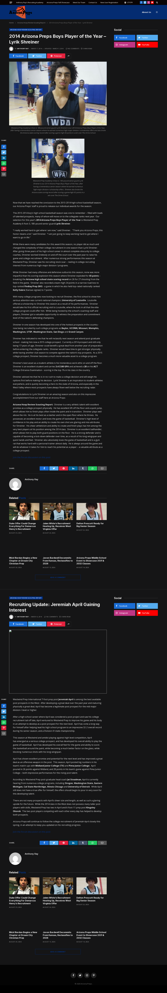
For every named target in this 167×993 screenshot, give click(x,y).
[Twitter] (3, 152)
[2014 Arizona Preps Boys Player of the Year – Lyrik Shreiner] (58, 93)
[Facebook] (3, 147)
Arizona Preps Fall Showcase (58, 2)
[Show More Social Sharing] (68, 55)
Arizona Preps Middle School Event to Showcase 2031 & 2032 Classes (91, 561)
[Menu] (11, 2)
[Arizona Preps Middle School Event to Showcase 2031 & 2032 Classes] (91, 546)
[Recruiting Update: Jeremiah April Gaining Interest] (58, 661)
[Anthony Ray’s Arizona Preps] (20, 12)
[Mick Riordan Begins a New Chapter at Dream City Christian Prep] (24, 546)
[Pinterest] (3, 169)
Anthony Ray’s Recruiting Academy (29, 2)
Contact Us (93, 2)
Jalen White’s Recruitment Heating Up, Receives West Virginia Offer (57, 526)
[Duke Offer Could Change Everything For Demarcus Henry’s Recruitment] (24, 511)
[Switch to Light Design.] (156, 12)
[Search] (157, 2)
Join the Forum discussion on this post (31, 457)
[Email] (3, 174)
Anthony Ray (23, 49)
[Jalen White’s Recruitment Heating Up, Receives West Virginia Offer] (58, 511)
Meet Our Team (79, 2)
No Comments (73, 49)
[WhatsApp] (3, 163)
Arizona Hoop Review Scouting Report (26, 30)
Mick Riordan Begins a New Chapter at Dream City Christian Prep (23, 561)
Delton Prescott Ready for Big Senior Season (90, 525)
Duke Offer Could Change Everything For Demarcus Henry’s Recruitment (22, 526)
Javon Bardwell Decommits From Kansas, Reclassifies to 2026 (58, 561)
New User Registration (109, 2)
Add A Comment (58, 577)
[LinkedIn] (3, 158)
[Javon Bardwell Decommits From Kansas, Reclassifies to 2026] (58, 546)
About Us (146, 12)
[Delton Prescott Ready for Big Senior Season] (91, 511)
